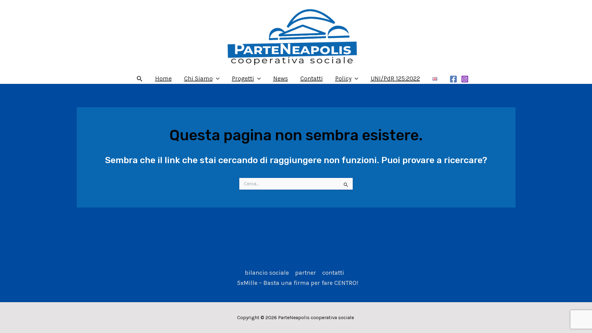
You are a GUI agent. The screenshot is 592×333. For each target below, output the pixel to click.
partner (305, 272)
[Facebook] (453, 79)
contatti (333, 272)
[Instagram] (465, 79)
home (163, 78)
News (280, 78)
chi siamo (198, 78)
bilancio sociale (267, 272)
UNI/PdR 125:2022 (395, 78)
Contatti (311, 78)
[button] (140, 79)
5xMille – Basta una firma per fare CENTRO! (297, 282)
